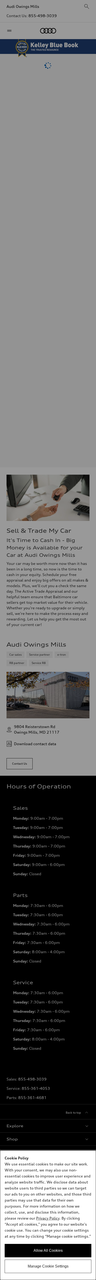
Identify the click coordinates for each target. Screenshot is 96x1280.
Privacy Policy (47, 1218)
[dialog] (48, 1215)
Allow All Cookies (48, 1250)
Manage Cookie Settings (48, 1266)
